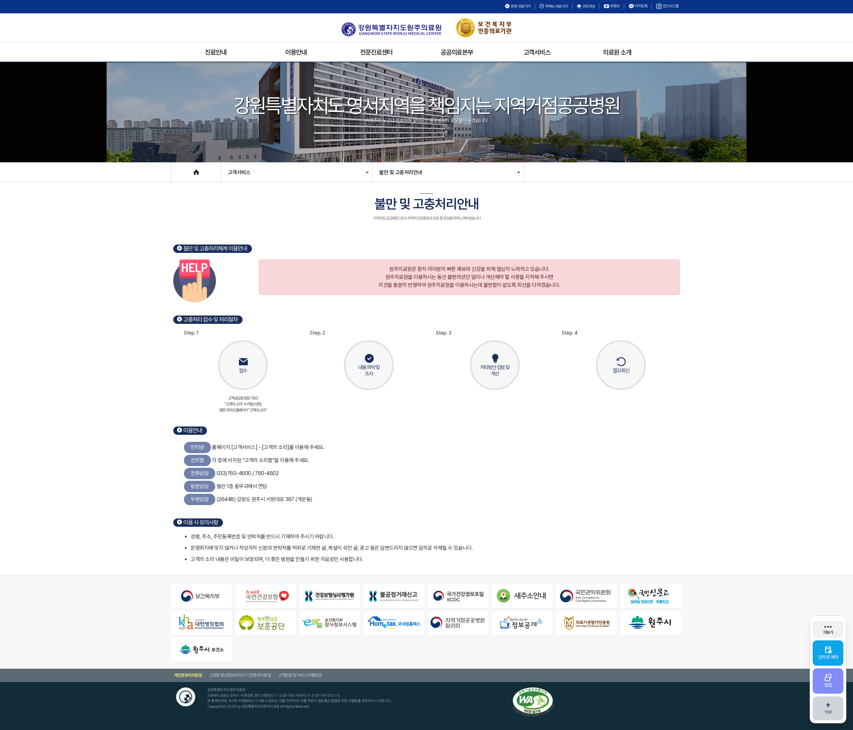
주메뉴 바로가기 (556, 6)
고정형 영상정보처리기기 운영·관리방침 (240, 675)
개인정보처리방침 (188, 675)
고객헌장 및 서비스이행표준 (300, 675)
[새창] (202, 596)
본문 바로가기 (520, 6)
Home (177, 169)
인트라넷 (588, 6)
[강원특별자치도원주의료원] (391, 29)
